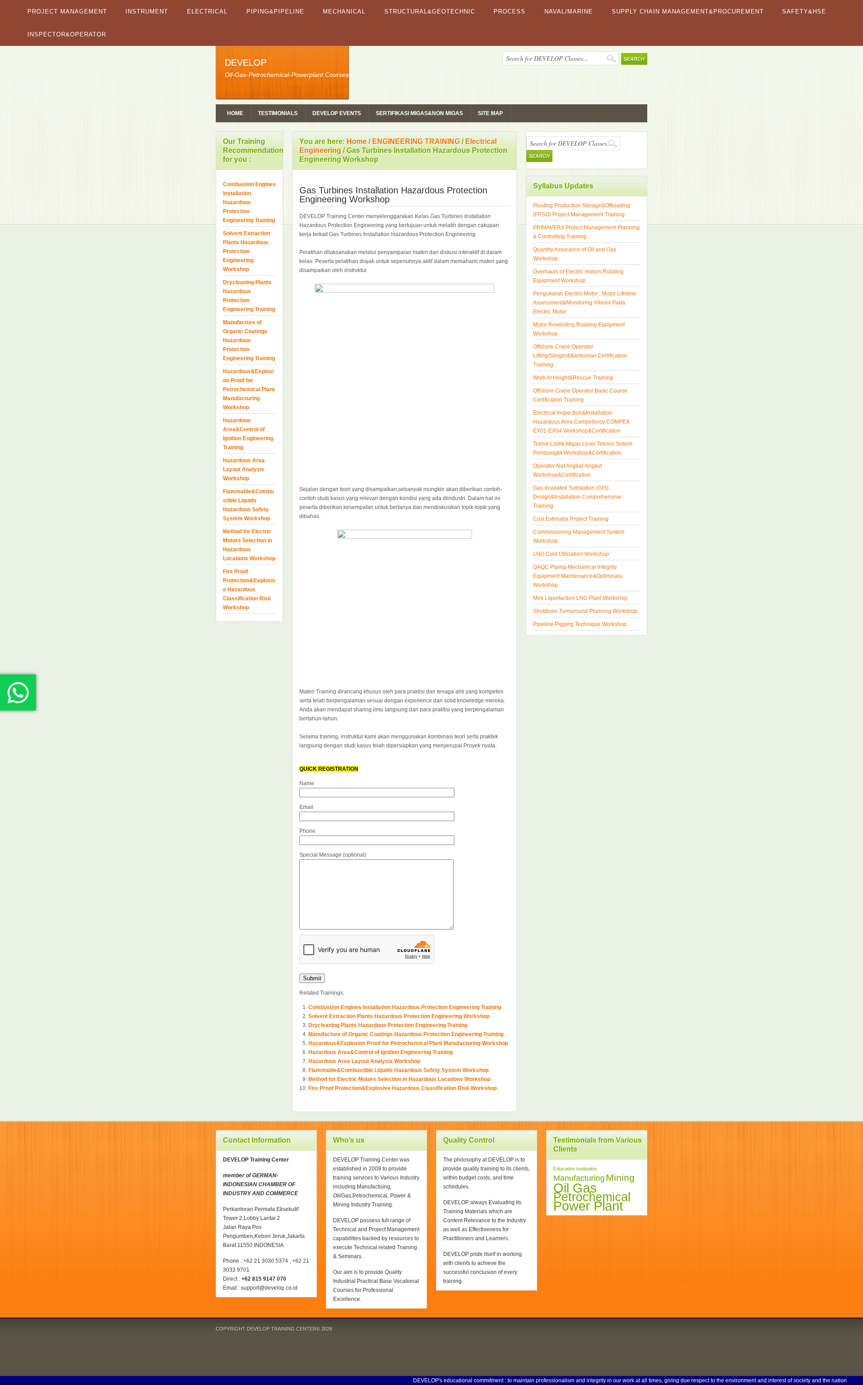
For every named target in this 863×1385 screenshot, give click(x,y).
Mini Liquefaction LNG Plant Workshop (580, 598)
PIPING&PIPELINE (275, 11)
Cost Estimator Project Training (571, 519)
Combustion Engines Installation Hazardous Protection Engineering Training (404, 1007)
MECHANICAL (344, 11)
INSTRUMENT (146, 11)
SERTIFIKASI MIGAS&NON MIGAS (419, 113)
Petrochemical (592, 1197)
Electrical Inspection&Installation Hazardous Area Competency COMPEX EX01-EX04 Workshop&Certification (581, 422)
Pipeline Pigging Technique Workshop (580, 624)
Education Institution (575, 1168)
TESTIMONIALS (278, 113)
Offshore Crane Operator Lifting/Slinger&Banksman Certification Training (580, 356)
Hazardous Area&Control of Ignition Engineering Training (380, 1052)
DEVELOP (246, 62)
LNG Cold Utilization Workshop (571, 554)
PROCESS (509, 11)
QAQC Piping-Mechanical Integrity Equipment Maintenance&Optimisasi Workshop (577, 576)
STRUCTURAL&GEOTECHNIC (429, 11)
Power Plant (588, 1206)
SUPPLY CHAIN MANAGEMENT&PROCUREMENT (688, 11)
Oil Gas (575, 1187)
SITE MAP (490, 113)
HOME (235, 113)
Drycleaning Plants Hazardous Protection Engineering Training (387, 1025)
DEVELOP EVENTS (336, 113)
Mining (620, 1177)
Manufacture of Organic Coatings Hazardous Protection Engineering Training (405, 1034)
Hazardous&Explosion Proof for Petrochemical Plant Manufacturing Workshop (408, 1043)
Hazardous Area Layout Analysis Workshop (364, 1061)
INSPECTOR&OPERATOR (66, 34)
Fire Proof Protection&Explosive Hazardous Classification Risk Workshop (402, 1088)
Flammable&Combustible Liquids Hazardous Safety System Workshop (398, 1070)
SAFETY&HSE (804, 11)
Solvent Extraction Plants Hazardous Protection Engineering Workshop (398, 1016)
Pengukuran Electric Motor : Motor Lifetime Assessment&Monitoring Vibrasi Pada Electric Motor (584, 302)
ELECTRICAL (207, 11)
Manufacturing (579, 1178)
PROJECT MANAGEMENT (67, 11)
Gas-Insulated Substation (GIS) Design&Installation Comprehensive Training (577, 497)
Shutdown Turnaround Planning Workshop (585, 611)
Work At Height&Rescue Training (573, 378)
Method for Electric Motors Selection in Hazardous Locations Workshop (399, 1079)
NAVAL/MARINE (568, 11)
